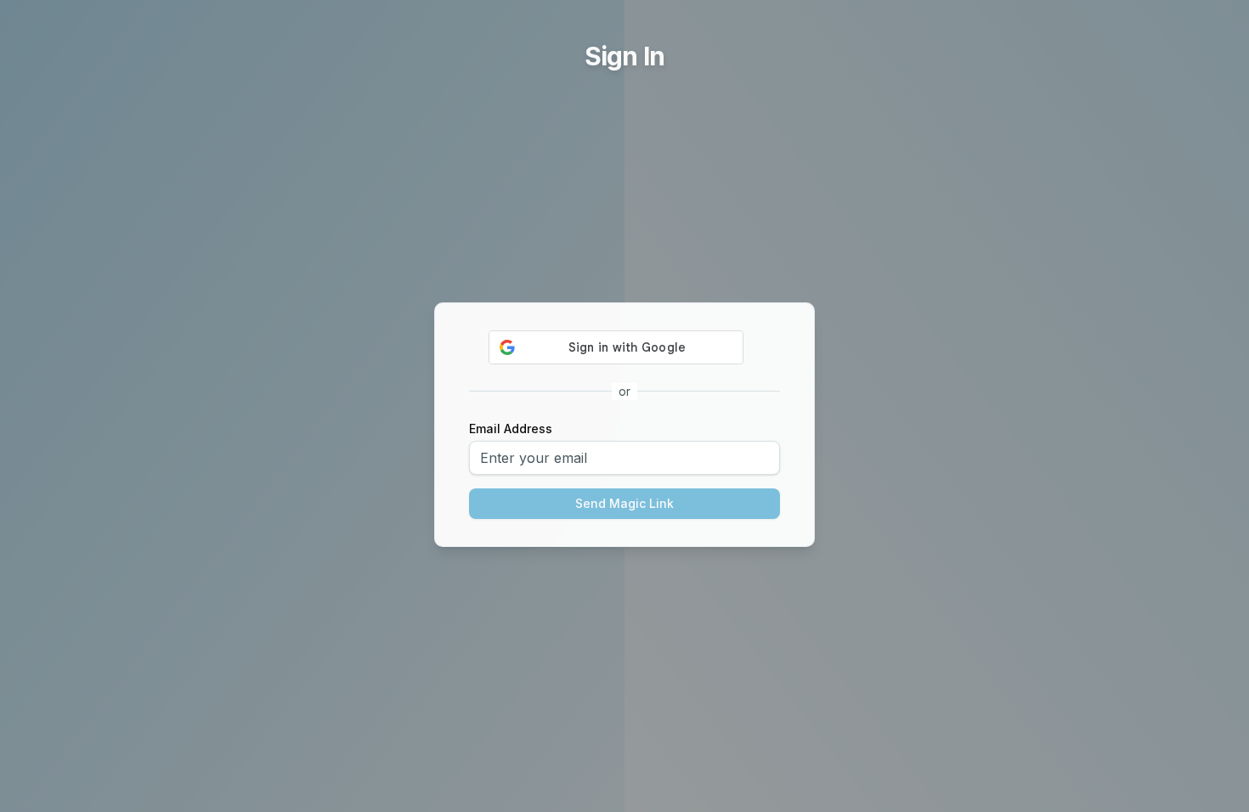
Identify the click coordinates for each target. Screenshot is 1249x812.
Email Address (510, 428)
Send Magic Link (624, 503)
